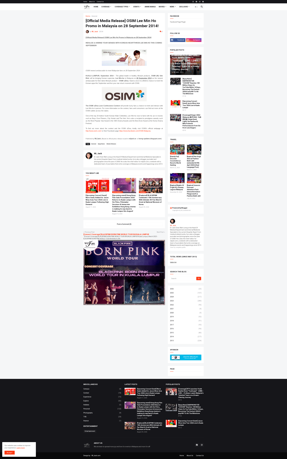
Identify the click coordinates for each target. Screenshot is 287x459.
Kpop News (101, 144)
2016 (185, 329)
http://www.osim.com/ (93, 131)
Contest (102, 393)
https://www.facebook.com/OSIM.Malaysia (134, 131)
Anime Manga (150, 7)
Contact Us (100, 1)
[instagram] (193, 1)
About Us (92, 1)
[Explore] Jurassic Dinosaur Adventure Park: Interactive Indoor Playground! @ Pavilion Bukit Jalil (194, 190)
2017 (185, 325)
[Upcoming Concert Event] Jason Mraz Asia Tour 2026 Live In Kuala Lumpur (191, 104)
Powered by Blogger (179, 208)
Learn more (20, 448)
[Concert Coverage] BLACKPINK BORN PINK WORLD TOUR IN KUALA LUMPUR (116, 234)
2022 (185, 305)
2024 (185, 297)
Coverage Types (121, 7)
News (172, 7)
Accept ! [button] (9, 453)
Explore (102, 401)
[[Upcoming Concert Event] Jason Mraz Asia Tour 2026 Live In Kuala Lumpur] (175, 103)
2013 (185, 341)
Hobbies (102, 405)
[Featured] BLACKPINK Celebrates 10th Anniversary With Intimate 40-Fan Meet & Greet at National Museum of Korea (150, 199)
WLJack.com (95, 455)
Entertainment (90, 431)
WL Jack (98, 153)
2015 (185, 333)
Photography (102, 413)
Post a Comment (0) (124, 224)
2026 (185, 289)
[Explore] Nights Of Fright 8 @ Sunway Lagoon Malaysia (177, 187)
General (94, 16)
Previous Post (90, 232)
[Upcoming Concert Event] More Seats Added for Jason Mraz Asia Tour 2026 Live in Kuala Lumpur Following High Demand (97, 199)
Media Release (111, 144)
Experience (102, 397)
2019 (185, 317)
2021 (185, 309)
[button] (196, 7)
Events (136, 7)
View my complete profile (178, 247)
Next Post (160, 232)
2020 (185, 313)
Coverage (105, 7)
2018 (185, 321)
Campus (102, 389)
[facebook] (196, 1)
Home (85, 1)
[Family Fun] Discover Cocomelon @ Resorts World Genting (175, 161)
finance (102, 421)
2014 (185, 336)
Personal (102, 409)
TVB (102, 417)
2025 (185, 293)
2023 (185, 301)
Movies (162, 7)
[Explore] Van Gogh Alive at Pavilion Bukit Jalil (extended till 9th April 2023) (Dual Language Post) (194, 162)
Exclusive (183, 7)
